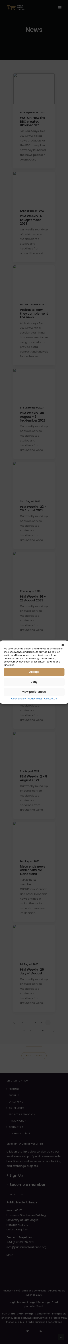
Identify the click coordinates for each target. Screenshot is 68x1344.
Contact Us (50, 698)
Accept (34, 672)
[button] (62, 645)
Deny (34, 682)
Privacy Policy (35, 698)
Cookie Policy (18, 698)
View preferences (34, 692)
